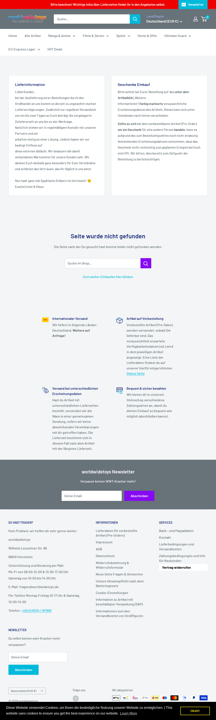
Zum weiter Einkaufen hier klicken (108, 277)
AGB (99, 549)
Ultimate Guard (175, 36)
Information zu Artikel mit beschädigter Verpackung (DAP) (119, 601)
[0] (204, 19)
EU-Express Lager (21, 49)
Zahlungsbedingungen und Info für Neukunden (182, 558)
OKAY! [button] (195, 711)
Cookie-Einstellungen (112, 593)
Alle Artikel (32, 36)
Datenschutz (105, 556)
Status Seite (136, 373)
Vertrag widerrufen (176, 567)
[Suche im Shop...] (145, 263)
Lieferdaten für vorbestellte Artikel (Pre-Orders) (116, 533)
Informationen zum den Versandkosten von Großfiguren (119, 613)
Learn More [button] (128, 713)
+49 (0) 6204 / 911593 (36, 610)
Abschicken (139, 496)
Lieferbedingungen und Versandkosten (176, 546)
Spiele (121, 36)
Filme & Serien (93, 36)
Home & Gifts (147, 36)
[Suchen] (135, 19)
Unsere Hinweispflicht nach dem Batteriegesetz (120, 583)
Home (12, 36)
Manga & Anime (59, 36)
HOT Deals (54, 49)
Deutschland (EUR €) (23, 691)
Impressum (104, 542)
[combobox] (92, 19)
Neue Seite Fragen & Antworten (119, 574)
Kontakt (165, 537)
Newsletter (196, 4)
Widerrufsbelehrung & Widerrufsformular (112, 565)
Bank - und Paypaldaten (176, 531)
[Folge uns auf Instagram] (76, 698)
